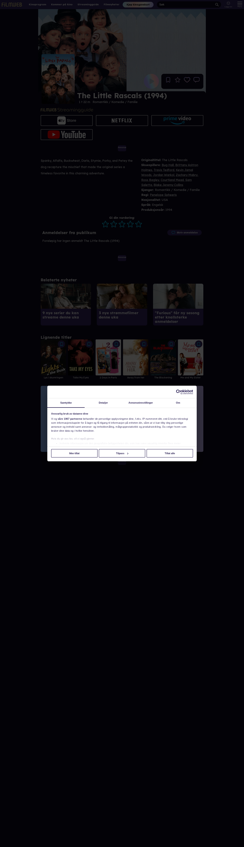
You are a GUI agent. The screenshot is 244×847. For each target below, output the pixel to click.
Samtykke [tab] (66, 402)
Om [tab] (178, 402)
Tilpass (120, 453)
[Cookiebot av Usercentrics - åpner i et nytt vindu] (178, 391)
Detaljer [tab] (103, 402)
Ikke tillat (74, 453)
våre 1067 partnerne (70, 418)
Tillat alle (170, 453)
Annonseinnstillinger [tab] (140, 402)
